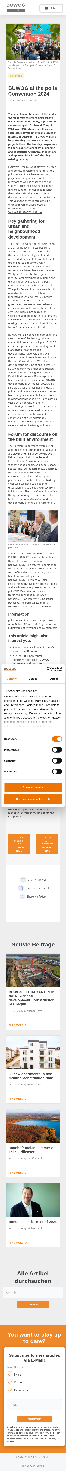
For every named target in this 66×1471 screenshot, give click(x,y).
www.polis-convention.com (41, 628)
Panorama (21, 1390)
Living (18, 1374)
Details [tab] (33, 678)
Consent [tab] (12, 678)
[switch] (57, 750)
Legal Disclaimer (33, 1466)
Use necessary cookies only (33, 798)
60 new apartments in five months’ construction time (33, 1070)
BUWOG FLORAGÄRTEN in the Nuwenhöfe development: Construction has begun (33, 992)
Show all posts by (47, 844)
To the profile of (19, 844)
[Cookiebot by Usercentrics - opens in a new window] (47, 669)
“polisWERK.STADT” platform (25, 212)
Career (18, 1382)
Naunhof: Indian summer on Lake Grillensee (33, 1143)
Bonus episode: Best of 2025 (33, 1215)
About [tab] (54, 678)
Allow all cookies (33, 787)
